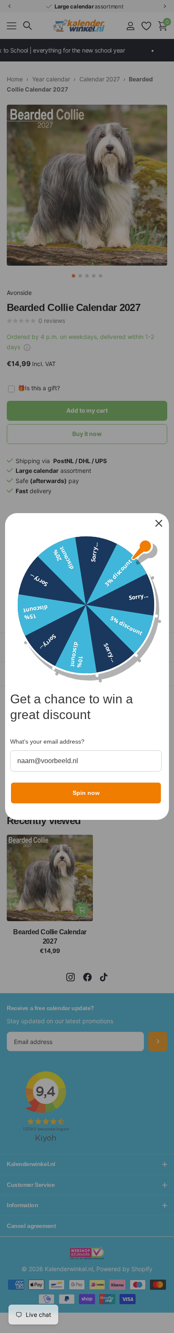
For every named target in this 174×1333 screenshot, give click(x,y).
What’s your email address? (47, 741)
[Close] (159, 523)
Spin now (86, 792)
